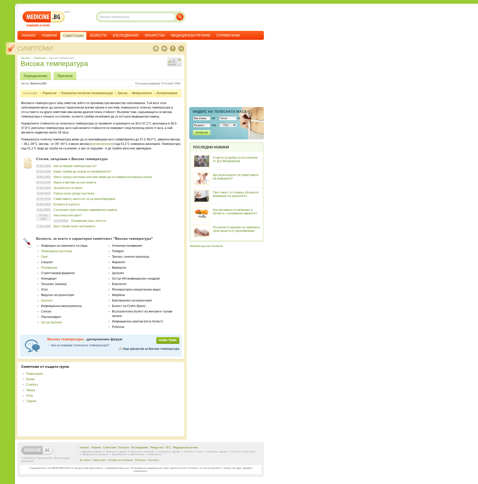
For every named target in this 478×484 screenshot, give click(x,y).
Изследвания (125, 35)
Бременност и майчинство (128, 454)
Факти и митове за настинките (75, 182)
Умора (30, 390)
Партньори (99, 460)
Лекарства (155, 35)
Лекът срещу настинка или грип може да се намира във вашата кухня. (103, 177)
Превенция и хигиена (95, 454)
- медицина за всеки (43, 19)
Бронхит (47, 300)
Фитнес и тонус (193, 451)
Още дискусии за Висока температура (151, 349)
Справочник (228, 35)
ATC (168, 447)
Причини (65, 76)
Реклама (140, 460)
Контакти (153, 460)
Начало (29, 35)
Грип (44, 256)
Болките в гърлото (67, 204)
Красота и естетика (142, 451)
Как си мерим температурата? (75, 166)
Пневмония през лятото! (88, 221)
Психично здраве (217, 451)
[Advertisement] (140, 399)
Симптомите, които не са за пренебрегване (85, 199)
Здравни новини (92, 451)
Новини (49, 35)
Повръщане (34, 373)
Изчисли (202, 132)
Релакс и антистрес (243, 451)
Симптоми (35, 48)
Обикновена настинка (56, 251)
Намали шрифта (179, 64)
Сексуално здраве (169, 451)
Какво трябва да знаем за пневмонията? (82, 171)
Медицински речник (190, 35)
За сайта (85, 460)
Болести (98, 35)
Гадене (31, 401)
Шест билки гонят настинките (74, 226)
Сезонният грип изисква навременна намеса (85, 210)
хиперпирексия (102, 144)
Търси (179, 16)
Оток (29, 395)
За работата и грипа (68, 188)
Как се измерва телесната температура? (80, 345)
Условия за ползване (120, 460)
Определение (35, 76)
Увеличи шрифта (179, 59)
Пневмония (49, 267)
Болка (30, 379)
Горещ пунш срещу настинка (74, 193)
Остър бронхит (51, 322)
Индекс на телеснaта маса (220, 112)
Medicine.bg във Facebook (206, 245)
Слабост (32, 384)
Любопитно (155, 454)
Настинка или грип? (68, 215)
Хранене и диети (116, 451)
